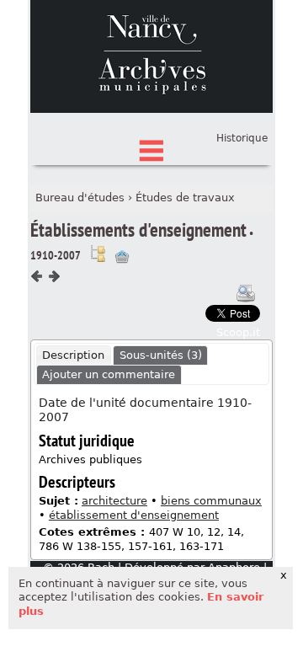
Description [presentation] (73, 355)
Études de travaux (185, 197)
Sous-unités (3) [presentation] (161, 355)
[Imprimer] (246, 293)
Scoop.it (238, 332)
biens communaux (211, 500)
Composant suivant (54, 276)
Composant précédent (37, 276)
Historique (242, 138)
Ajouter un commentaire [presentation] (108, 374)
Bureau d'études (80, 197)
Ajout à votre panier (122, 256)
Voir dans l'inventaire (97, 253)
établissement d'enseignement (134, 515)
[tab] (73, 355)
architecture (114, 500)
